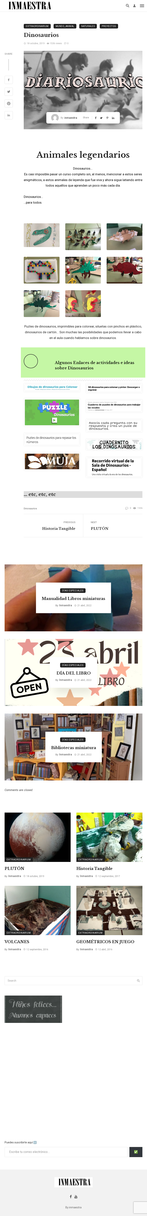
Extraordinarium (37, 26)
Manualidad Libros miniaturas (73, 598)
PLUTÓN (99, 529)
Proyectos (109, 26)
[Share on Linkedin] (9, 115)
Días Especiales (72, 590)
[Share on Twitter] (9, 92)
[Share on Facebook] (9, 80)
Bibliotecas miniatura (73, 747)
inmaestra (70, 117)
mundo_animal (65, 26)
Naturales (88, 26)
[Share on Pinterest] (9, 104)
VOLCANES (17, 941)
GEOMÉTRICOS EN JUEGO (105, 941)
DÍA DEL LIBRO (73, 673)
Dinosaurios (30, 508)
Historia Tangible (58, 529)
